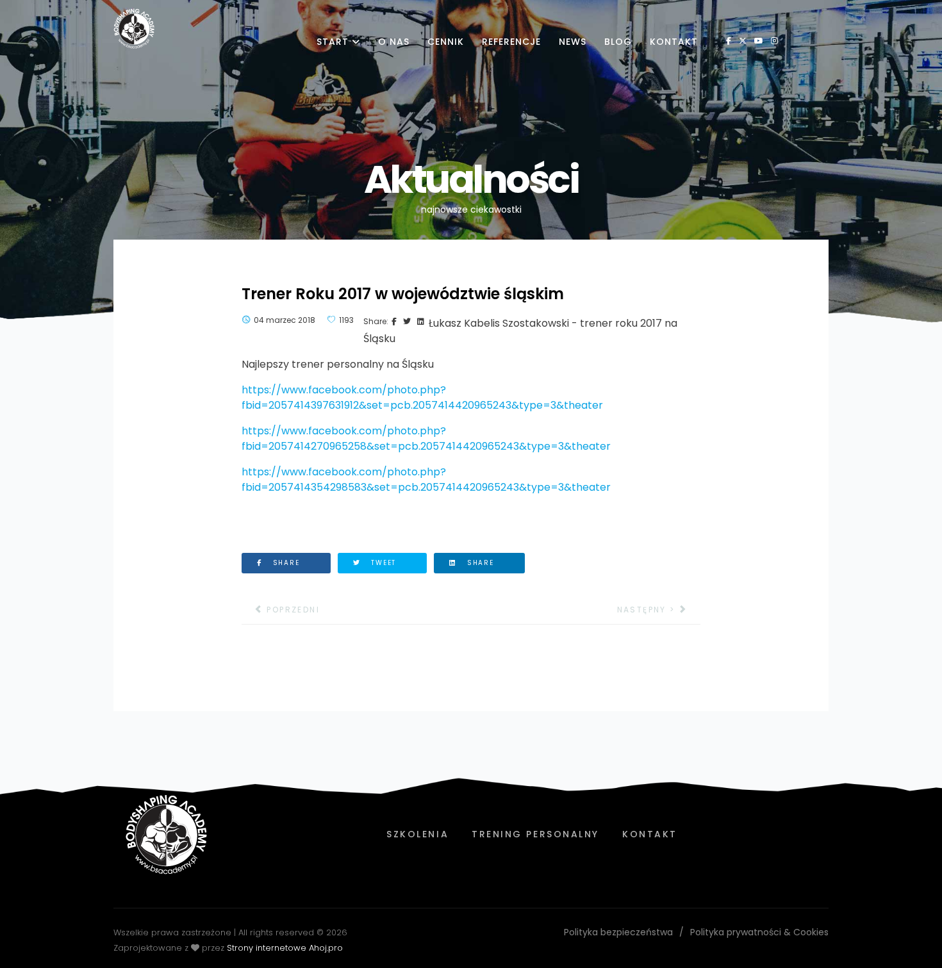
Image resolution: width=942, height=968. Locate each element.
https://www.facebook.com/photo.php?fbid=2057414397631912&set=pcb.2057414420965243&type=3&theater (422, 397)
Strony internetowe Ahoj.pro (285, 948)
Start (333, 41)
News (572, 41)
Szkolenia (417, 834)
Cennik (445, 41)
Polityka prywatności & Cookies (759, 932)
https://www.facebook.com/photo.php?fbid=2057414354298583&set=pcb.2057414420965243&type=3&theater (426, 479)
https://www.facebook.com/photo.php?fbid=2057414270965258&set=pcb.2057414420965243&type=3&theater (426, 438)
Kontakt (674, 41)
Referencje (511, 41)
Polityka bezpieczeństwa (618, 932)
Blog (618, 41)
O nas (393, 41)
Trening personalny (535, 834)
